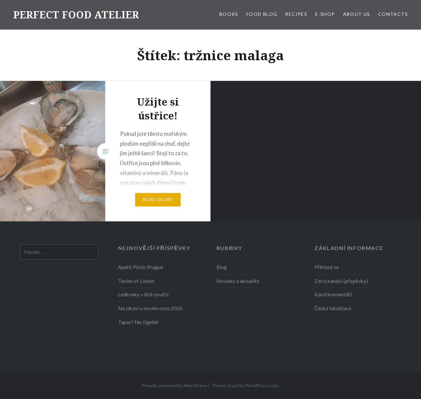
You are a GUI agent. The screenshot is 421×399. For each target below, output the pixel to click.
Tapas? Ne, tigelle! (138, 322)
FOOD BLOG (262, 14)
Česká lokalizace (332, 308)
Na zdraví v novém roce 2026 (150, 308)
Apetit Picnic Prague (140, 267)
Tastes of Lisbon (136, 281)
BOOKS (228, 14)
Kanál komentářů (333, 294)
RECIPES (296, 14)
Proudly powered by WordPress (174, 385)
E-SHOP (325, 14)
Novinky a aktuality (238, 281)
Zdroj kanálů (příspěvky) (341, 281)
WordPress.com (261, 385)
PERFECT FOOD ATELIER (76, 14)
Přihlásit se (326, 267)
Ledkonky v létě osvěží (143, 294)
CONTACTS (393, 14)
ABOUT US (356, 14)
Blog (221, 267)
